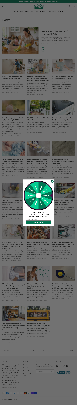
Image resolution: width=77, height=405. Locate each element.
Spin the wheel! (38, 222)
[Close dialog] (52, 181)
